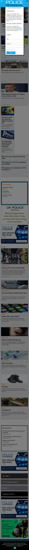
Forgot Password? (10, 49)
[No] (27, 545)
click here (12, 20)
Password (8, 43)
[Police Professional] (14, 3)
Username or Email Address (14, 38)
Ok (14, 547)
